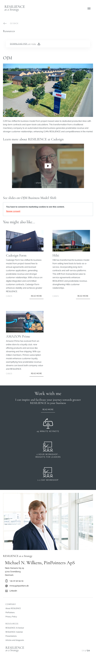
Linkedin (13, 591)
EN (83, 651)
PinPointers (10, 613)
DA (88, 651)
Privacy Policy (11, 617)
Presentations (11, 636)
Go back (14, 23)
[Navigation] (89, 8)
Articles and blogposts (15, 640)
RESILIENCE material (14, 632)
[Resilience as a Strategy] (14, 8)
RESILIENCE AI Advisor (15, 628)
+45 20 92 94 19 (16, 581)
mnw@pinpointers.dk (19, 586)
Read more (48, 410)
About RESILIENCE (13, 608)
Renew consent (13, 211)
